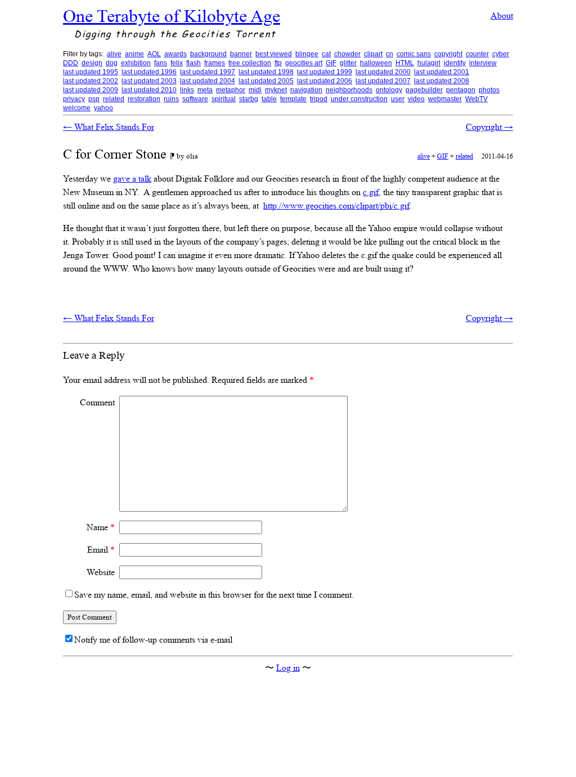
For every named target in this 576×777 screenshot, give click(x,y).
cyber (500, 54)
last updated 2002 (90, 81)
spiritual (224, 99)
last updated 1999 (324, 72)
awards (175, 54)
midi (255, 90)
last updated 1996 (149, 72)
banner (241, 54)
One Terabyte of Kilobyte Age (171, 16)
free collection (249, 63)
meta (205, 90)
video (416, 99)
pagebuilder (424, 90)
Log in (288, 668)
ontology (389, 90)
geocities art (303, 63)
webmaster (445, 99)
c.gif (371, 192)
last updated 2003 (149, 81)
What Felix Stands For (108, 127)
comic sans (414, 54)
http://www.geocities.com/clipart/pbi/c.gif (336, 205)
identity (455, 63)
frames (214, 63)
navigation (306, 90)
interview (483, 63)
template (293, 99)
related (113, 99)
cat (326, 54)
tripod (318, 99)
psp (94, 99)
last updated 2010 (149, 90)
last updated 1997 (207, 72)
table (269, 99)
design (92, 63)
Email (101, 549)
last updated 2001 (441, 72)
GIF (331, 63)
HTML (404, 63)
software (195, 99)
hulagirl (428, 63)
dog (112, 63)
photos (489, 90)
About (501, 15)
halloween (376, 63)
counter (477, 54)
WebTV (476, 99)
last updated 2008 (441, 81)
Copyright (489, 127)
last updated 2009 (90, 90)
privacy (74, 99)
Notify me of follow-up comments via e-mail (153, 639)
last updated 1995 (90, 72)
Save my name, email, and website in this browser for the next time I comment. (214, 594)
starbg (248, 99)
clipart (373, 54)
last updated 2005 (266, 81)
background (208, 54)
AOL (154, 54)
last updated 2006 (324, 81)
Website (101, 572)
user (397, 99)
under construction (359, 99)
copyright (448, 54)
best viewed (273, 54)
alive (114, 54)
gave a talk (132, 178)
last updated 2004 (207, 81)
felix (176, 63)
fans (160, 63)
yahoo (103, 108)
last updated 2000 (383, 72)
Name (101, 527)
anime (134, 54)
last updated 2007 (383, 81)
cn (389, 54)
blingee (306, 54)
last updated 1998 (266, 72)
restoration (144, 99)
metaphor (230, 90)
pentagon (460, 90)
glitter (348, 63)
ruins (171, 99)
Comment (97, 402)
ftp (278, 63)
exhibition (136, 63)
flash (193, 63)
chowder (347, 54)
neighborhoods (349, 90)
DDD (70, 63)
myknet (276, 90)
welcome (77, 108)
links (187, 90)
